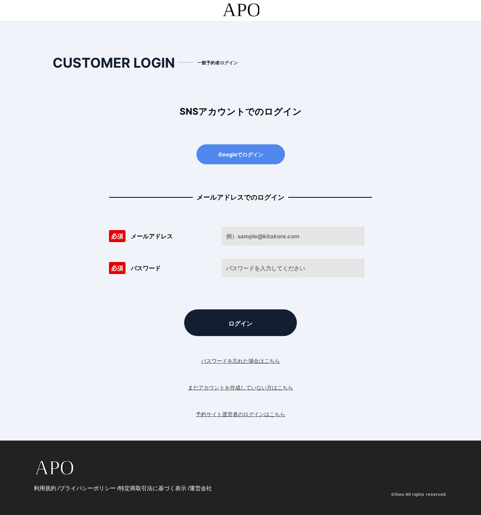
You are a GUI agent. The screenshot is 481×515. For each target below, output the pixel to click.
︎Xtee (399, 494)
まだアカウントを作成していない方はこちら (240, 387)
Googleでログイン (240, 154)
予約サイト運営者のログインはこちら (240, 414)
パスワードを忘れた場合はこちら (240, 360)
